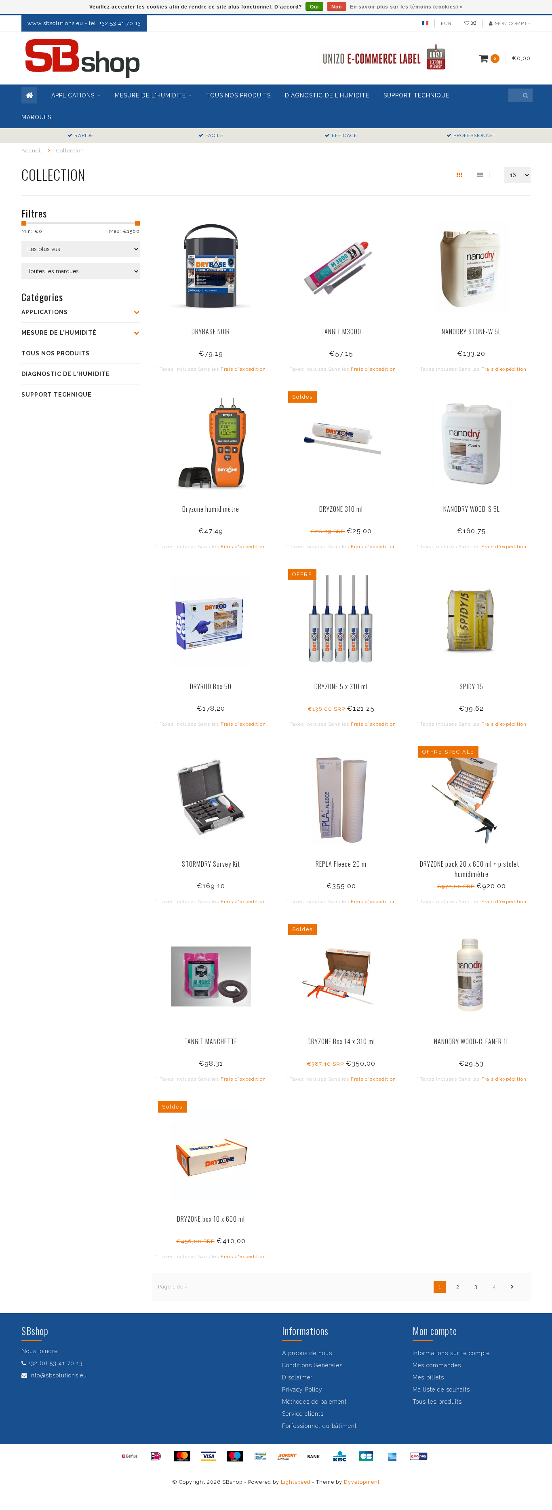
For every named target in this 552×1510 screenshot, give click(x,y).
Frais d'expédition (243, 369)
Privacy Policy (302, 1389)
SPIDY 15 (471, 686)
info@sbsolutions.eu (58, 1375)
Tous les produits (437, 1401)
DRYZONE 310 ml (341, 509)
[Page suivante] (512, 1287)
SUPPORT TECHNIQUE (416, 95)
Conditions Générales (312, 1365)
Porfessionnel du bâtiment (319, 1426)
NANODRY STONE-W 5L (471, 331)
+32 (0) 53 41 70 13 (55, 1363)
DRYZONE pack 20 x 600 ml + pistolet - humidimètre (471, 869)
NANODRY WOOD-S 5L (471, 509)
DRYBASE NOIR (211, 331)
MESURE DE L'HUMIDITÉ (150, 95)
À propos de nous (307, 1353)
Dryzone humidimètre (210, 509)
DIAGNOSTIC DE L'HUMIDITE (327, 95)
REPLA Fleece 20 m (341, 864)
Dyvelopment (362, 1482)
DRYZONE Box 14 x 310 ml (341, 1041)
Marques (36, 117)
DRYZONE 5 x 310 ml (341, 686)
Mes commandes (437, 1365)
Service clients (303, 1414)
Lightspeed (295, 1482)
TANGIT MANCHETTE (210, 1041)
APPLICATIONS (73, 95)
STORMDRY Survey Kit (211, 864)
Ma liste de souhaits (441, 1389)
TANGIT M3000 (341, 331)
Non (336, 7)
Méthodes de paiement (314, 1401)
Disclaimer (297, 1377)
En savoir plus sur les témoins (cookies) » (406, 7)
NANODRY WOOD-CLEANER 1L (471, 1041)
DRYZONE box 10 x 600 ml (211, 1219)
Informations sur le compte (451, 1353)
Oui (314, 7)
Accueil (31, 151)
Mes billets (428, 1377)
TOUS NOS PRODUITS (238, 95)
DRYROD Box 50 (211, 686)
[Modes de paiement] (130, 1456)
